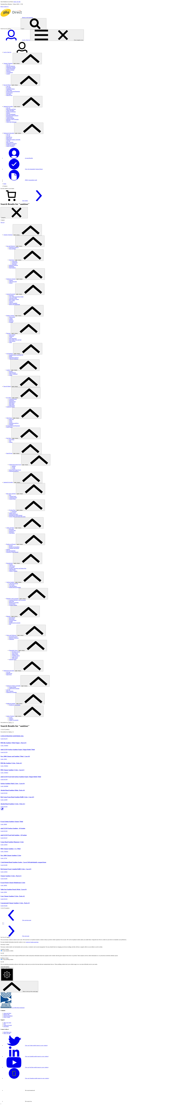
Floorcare (8, 71)
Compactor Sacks (13, 497)
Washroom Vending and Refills (13, 139)
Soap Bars (14, 264)
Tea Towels (11, 584)
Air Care (8, 135)
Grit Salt (8, 141)
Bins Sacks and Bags (11, 109)
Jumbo (10, 420)
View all (8, 64)
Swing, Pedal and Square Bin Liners (17, 516)
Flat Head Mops (12, 620)
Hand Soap (11, 260)
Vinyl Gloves (15, 653)
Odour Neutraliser (13, 303)
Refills (10, 356)
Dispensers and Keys (14, 247)
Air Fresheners (9, 72)
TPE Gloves (14, 658)
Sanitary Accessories (13, 720)
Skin (10, 441)
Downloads (6, 1026)
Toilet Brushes (12, 569)
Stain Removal (12, 372)
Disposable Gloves (13, 650)
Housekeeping (9, 116)
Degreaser (11, 295)
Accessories (11, 567)
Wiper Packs (12, 405)
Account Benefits (29, 158)
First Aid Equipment (10, 114)
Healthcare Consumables (14, 705)
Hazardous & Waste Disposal (15, 515)
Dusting (11, 564)
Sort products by (4, 722)
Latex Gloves (15, 657)
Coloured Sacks (12, 496)
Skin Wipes (11, 404)
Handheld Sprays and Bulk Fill (16, 355)
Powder (11, 371)
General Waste (12, 499)
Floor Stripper (12, 341)
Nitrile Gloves (15, 654)
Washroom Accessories (11, 143)
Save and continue (5, 966)
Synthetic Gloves (16, 655)
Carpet (10, 337)
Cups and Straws (13, 586)
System (10, 422)
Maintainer (11, 336)
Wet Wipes (8, 94)
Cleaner (11, 318)
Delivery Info (6, 1014)
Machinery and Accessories (12, 119)
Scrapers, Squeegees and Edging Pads (17, 568)
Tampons (11, 718)
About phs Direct (7, 1013)
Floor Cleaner (12, 334)
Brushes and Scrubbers (14, 546)
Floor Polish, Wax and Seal (15, 339)
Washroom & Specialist (8, 133)
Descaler (11, 322)
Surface (11, 282)
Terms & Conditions (8, 1015)
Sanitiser (11, 280)
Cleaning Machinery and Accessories (17, 600)
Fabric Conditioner (13, 374)
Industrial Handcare (13, 265)
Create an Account (7, 1025)
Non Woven (12, 533)
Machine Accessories (14, 602)
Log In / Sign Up (7, 52)
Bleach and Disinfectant (14, 304)
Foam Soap (14, 261)
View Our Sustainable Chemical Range (34, 169)
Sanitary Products (10, 146)
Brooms (11, 545)
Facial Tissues (9, 92)
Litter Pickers (12, 565)
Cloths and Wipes (10, 110)
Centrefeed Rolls (13, 399)
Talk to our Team (7, 1022)
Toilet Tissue (9, 90)
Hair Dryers (9, 138)
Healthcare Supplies (10, 144)
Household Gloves (13, 636)
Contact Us (6, 6)
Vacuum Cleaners (13, 605)
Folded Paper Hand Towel (15, 464)
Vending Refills (12, 687)
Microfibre (11, 529)
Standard (11, 424)
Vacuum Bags (12, 603)
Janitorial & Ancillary (8, 106)
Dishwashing (12, 317)
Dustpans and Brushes (14, 548)
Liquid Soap (14, 262)
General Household (10, 68)
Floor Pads (11, 601)
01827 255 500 (17, 1)
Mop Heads (11, 619)
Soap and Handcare (10, 66)
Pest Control (12, 300)
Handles (11, 621)
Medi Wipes (12, 403)
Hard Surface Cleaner (14, 299)
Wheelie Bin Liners (13, 514)
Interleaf (14, 466)
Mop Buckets (12, 617)
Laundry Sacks (12, 512)
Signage (8, 113)
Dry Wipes (8, 87)
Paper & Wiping (7, 85)
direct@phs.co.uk (7, 1032)
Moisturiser (11, 266)
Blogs (2, 6)
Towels (10, 717)
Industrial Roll (12, 401)
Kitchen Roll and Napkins (15, 587)
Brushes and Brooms (11, 111)
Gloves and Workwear (11, 122)
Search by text (4, 28)
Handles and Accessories (14, 622)
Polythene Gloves (16, 651)
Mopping (8, 120)
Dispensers (11, 400)
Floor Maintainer (13, 338)
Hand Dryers (9, 137)
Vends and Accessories (14, 688)
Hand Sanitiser (12, 267)
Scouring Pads (12, 530)
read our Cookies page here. (32, 942)
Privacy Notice (6, 1017)
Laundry (8, 73)
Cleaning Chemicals (8, 63)
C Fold (13, 468)
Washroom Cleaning (10, 67)
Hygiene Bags (12, 510)
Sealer (10, 342)
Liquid (10, 375)
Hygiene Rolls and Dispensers (13, 91)
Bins (10, 495)
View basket (25, 200)
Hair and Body (12, 248)
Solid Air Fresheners (13, 358)
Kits (10, 624)
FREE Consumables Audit (31, 180)
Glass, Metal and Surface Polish (16, 296)
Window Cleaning (13, 571)
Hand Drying (9, 95)
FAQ (4, 1024)
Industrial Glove (12, 659)
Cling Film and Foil (13, 583)
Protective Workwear (14, 638)
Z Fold (13, 467)
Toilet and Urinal (13, 281)
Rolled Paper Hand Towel (15, 470)
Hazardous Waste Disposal (12, 115)
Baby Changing (9, 142)
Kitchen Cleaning (10, 70)
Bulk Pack (11, 419)
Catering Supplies (10, 118)
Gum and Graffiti (13, 298)
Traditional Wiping (10, 88)
